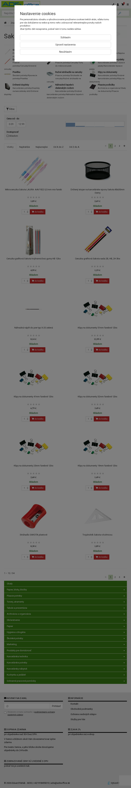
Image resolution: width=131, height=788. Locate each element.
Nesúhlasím (65, 51)
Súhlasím (66, 37)
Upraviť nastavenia (65, 44)
